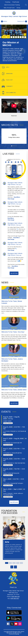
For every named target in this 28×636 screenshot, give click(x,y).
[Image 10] (16, 37)
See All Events (14, 502)
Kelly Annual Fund (9, 7)
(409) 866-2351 (15, 596)
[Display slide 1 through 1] (6, 563)
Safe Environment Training (12, 5)
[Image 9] (14, 37)
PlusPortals (15, 2)
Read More (17, 197)
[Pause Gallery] (25, 34)
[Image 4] (2, 37)
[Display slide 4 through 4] (17, 563)
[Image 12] (20, 37)
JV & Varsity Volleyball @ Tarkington (13, 483)
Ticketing (7, 2)
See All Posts (14, 273)
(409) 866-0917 (14, 598)
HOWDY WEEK (7, 421)
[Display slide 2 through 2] (10, 563)
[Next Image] (8, 37)
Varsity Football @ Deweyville (11, 473)
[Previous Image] (4, 37)
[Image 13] (23, 37)
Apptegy (17, 634)
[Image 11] (18, 37)
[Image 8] (11, 37)
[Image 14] (25, 37)
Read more (14, 115)
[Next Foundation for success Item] (15, 567)
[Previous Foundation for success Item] (11, 567)
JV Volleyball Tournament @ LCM (12, 442)
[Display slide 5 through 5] (21, 563)
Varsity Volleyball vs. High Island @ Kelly (14, 463)
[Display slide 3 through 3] (14, 563)
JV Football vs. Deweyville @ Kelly (12, 453)
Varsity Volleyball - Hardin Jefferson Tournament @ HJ (13, 494)
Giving (18, 7)
